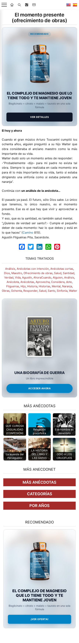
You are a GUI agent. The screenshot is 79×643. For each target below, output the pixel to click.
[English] (68, 5)
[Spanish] (75, 5)
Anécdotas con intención (33, 268)
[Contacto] (34, 5)
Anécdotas (27, 282)
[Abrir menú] (4, 5)
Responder (30, 290)
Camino (28, 232)
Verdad (8, 277)
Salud (57, 273)
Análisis (10, 268)
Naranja (67, 286)
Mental (56, 286)
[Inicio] (12, 5)
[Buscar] (19, 5)
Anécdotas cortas (61, 268)
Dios (7, 273)
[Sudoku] (26, 5)
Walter (73, 290)
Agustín (27, 277)
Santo (51, 290)
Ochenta (16, 290)
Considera (57, 282)
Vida (18, 277)
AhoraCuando (42, 277)
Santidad (68, 273)
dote (69, 282)
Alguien (58, 277)
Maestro (16, 273)
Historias (44, 286)
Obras (6, 290)
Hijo (23, 286)
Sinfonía (62, 290)
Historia (32, 286)
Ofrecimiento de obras (38, 273)
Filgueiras (12, 286)
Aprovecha (43, 282)
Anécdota (13, 282)
